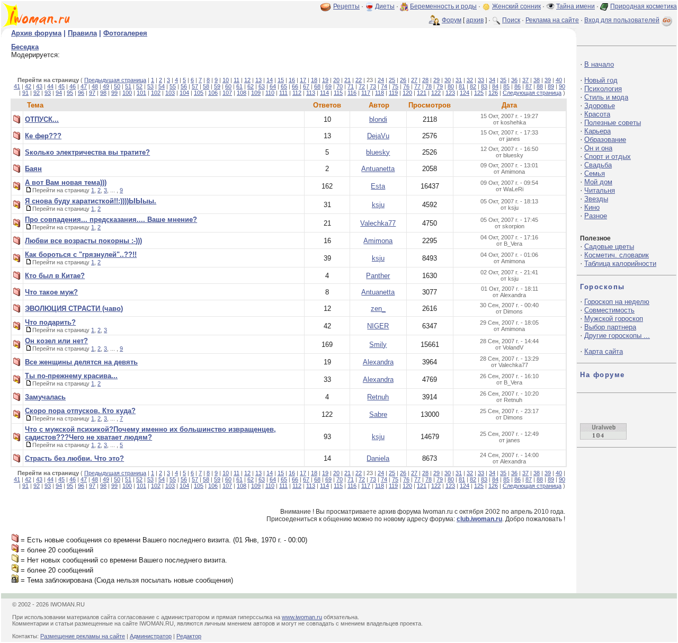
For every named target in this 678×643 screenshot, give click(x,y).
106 (213, 93)
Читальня (599, 190)
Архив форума (36, 33)
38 (536, 80)
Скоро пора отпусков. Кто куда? (80, 411)
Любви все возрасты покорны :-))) (83, 241)
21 (347, 80)
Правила (82, 33)
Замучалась (45, 397)
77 (417, 86)
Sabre (378, 414)
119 (393, 93)
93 (47, 93)
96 (81, 93)
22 (358, 80)
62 (250, 86)
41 (17, 86)
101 (141, 93)
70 (339, 86)
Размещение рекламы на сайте (82, 636)
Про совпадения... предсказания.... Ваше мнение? (111, 220)
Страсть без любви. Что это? (74, 458)
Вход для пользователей (621, 20)
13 (258, 80)
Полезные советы (612, 123)
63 (261, 86)
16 (292, 80)
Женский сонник (516, 6)
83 (484, 86)
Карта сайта (603, 351)
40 (559, 80)
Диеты (385, 6)
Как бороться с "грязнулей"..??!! (81, 254)
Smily (378, 345)
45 (61, 86)
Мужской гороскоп (613, 319)
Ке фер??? (43, 136)
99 (114, 93)
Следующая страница (532, 93)
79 (439, 86)
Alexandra (378, 362)
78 (428, 86)
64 (273, 86)
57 (195, 86)
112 (296, 93)
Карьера (597, 131)
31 (459, 80)
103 (170, 93)
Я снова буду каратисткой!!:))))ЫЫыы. (90, 201)
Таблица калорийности (620, 263)
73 (373, 86)
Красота (597, 114)
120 (407, 93)
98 (103, 93)
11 (236, 80)
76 (406, 86)
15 (281, 80)
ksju (378, 205)
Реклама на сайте (552, 20)
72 (362, 86)
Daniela (378, 458)
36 (514, 80)
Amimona (377, 241)
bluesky (378, 152)
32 (470, 80)
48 (95, 86)
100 (127, 93)
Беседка (25, 47)
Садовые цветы (609, 247)
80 (451, 86)
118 (379, 93)
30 (447, 80)
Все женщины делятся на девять (81, 362)
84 (495, 86)
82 (473, 86)
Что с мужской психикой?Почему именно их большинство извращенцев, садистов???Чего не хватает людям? (150, 433)
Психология (603, 89)
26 (403, 80)
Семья (594, 173)
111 (283, 93)
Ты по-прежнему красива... (71, 376)
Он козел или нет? (56, 341)
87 (528, 86)
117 (365, 93)
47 (84, 86)
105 (198, 93)
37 (525, 80)
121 (421, 93)
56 (184, 86)
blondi (378, 119)
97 (92, 93)
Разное (595, 216)
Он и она (598, 148)
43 (39, 86)
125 (479, 93)
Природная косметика (643, 6)
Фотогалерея (125, 33)
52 (139, 86)
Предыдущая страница (115, 80)
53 (150, 86)
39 (548, 80)
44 (50, 86)
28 (425, 80)
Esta (378, 186)
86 (517, 86)
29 (436, 80)
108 (241, 93)
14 (269, 80)
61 (239, 86)
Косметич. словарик (616, 255)
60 (228, 86)
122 (436, 93)
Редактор (188, 636)
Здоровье (599, 106)
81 (462, 86)
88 (540, 86)
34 (492, 80)
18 (314, 80)
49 (106, 86)
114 (324, 93)
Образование (605, 140)
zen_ (378, 308)
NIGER (378, 326)
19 (325, 80)
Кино (592, 207)
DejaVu (378, 136)
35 (503, 80)
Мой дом (598, 182)
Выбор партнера (610, 327)
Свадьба (598, 165)
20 (336, 80)
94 (59, 93)
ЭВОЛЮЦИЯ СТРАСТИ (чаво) (74, 308)
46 (72, 86)
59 (217, 86)
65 (284, 86)
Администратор (151, 636)
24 (381, 80)
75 (395, 86)
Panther (378, 276)
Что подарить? (50, 322)
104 (184, 93)
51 (128, 86)
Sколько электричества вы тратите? (87, 152)
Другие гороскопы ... (617, 336)
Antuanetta (378, 169)
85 (506, 86)
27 (414, 80)
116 (351, 93)
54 (161, 86)
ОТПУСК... (42, 119)
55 (173, 86)
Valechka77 (378, 223)
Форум (451, 20)
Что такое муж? (51, 292)
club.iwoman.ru (479, 519)
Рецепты (346, 6)
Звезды (596, 199)
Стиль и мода (606, 97)
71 (350, 86)
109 (256, 93)
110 (269, 93)
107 (227, 93)
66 (295, 86)
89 (551, 86)
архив (475, 20)
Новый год (601, 80)
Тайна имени (575, 6)
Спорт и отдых (607, 156)
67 (306, 86)
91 (25, 93)
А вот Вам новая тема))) (65, 182)
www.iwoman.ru (302, 617)
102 (155, 93)
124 (464, 93)
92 (36, 93)
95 (70, 93)
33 (481, 80)
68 (317, 86)
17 (303, 80)
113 (310, 93)
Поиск (511, 20)
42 (28, 86)
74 (384, 86)
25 (392, 80)
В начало (599, 64)
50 (117, 86)
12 (247, 80)
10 (225, 80)
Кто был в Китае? (55, 276)
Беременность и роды (443, 6)
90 (562, 86)
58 (206, 86)
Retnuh (378, 397)
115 (338, 93)
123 (450, 93)
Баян (33, 169)
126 (493, 93)
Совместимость (609, 310)
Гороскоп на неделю (616, 302)
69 (328, 86)
